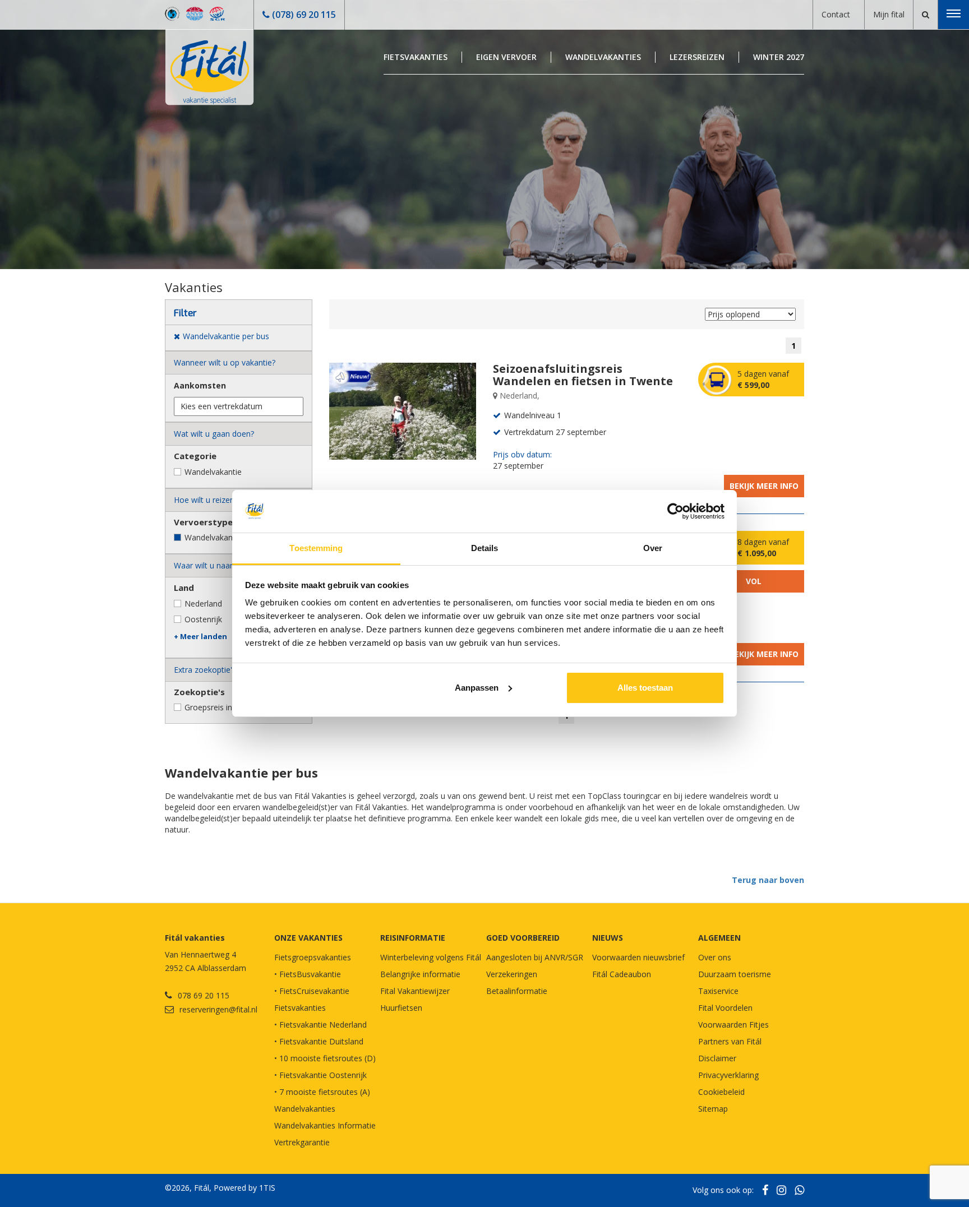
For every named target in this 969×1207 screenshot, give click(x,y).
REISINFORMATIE (412, 937)
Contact (836, 14)
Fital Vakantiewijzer (415, 991)
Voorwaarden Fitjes (733, 1024)
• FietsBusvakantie (307, 974)
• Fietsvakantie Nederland (320, 1024)
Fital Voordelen (725, 1007)
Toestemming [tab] (316, 548)
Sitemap (713, 1108)
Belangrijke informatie (420, 974)
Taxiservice (718, 991)
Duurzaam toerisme (734, 974)
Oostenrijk (203, 619)
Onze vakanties (308, 937)
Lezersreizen (697, 57)
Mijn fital (889, 14)
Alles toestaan (645, 687)
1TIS (267, 1187)
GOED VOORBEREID (523, 937)
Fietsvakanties (415, 57)
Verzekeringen (511, 974)
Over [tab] (652, 548)
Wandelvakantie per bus (227, 537)
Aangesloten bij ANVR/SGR (534, 957)
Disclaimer (717, 1058)
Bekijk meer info (764, 485)
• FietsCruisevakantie (311, 991)
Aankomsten (200, 385)
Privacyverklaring (728, 1075)
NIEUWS (607, 937)
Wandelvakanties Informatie (325, 1125)
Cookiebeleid (721, 1091)
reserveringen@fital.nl (218, 1009)
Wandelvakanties (603, 57)
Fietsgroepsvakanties (312, 957)
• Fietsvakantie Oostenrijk (320, 1075)
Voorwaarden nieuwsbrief (638, 957)
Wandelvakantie (213, 471)
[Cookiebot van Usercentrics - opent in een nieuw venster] (675, 511)
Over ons (714, 957)
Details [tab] (485, 548)
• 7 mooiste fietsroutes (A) (322, 1091)
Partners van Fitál (730, 1041)
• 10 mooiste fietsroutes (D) (325, 1058)
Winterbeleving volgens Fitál (430, 957)
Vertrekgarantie (302, 1142)
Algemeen (719, 937)
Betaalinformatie (516, 991)
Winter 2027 (778, 57)
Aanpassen (477, 687)
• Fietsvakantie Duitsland (318, 1041)
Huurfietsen (401, 1007)
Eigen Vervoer (506, 57)
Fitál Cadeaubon (621, 974)
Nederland (203, 603)
